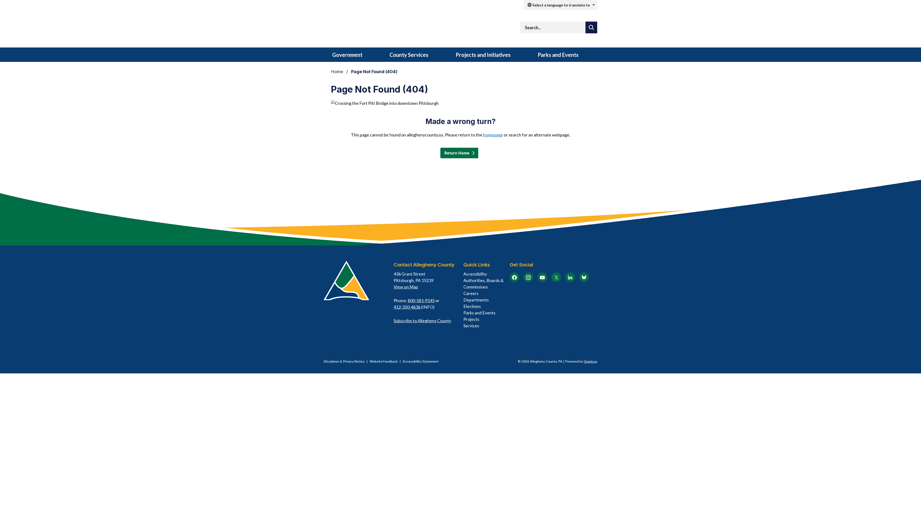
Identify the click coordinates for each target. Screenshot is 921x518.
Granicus (590, 361)
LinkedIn (570, 277)
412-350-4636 (407, 307)
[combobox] (560, 5)
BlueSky (584, 277)
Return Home (456, 153)
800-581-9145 (421, 300)
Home (337, 71)
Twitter (556, 277)
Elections (472, 306)
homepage (493, 134)
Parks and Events (558, 55)
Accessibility (475, 274)
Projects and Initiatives (483, 55)
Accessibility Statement (421, 361)
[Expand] (370, 55)
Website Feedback (384, 361)
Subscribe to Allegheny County (422, 320)
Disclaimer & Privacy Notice (344, 361)
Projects (471, 319)
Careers (470, 293)
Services (471, 325)
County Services (409, 55)
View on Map (406, 286)
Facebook (514, 277)
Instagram (528, 277)
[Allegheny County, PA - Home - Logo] (383, 28)
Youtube (542, 277)
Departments (476, 299)
